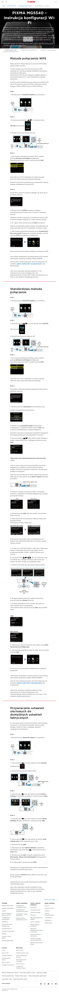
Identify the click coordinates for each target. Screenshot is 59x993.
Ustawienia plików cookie (20, 979)
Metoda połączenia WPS (11, 50)
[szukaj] (6, 2)
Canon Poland (6, 983)
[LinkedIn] (48, 984)
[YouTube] (56, 984)
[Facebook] (41, 984)
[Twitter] (52, 984)
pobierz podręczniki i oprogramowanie (29, 264)
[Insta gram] (44, 984)
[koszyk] (2, 2)
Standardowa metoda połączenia (29, 50)
